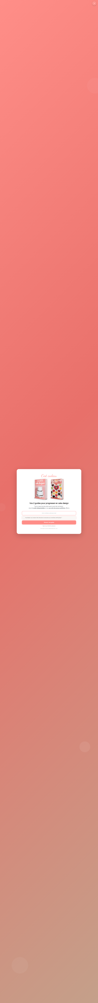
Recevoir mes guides (49, 522)
